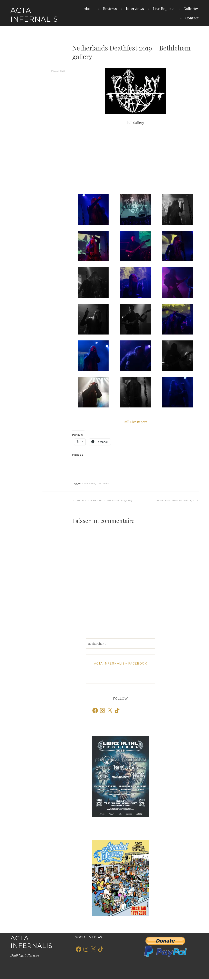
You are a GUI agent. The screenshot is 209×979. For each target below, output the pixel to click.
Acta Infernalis (34, 14)
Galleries (191, 8)
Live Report (103, 483)
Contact (192, 18)
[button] (93, 209)
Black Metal (88, 483)
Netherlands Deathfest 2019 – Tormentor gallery (104, 500)
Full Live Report (135, 422)
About (89, 8)
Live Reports (163, 8)
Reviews (110, 8)
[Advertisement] (135, 159)
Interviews (135, 8)
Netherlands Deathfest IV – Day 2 (175, 500)
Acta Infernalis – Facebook (120, 663)
